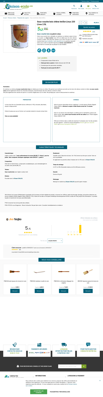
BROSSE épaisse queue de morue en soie (88, 282)
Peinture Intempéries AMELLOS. (68, 124)
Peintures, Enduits (12, 18)
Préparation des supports (23, 18)
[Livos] (40, 30)
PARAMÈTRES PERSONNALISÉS (60, 392)
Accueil (5, 18)
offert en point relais (63, 351)
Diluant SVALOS (18, 178)
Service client (85, 1)
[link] (11, 14)
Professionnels (95, 1)
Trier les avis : (43, 241)
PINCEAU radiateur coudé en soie (39, 281)
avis (93, 31)
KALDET (82, 122)
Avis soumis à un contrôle (89, 220)
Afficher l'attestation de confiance (88, 218)
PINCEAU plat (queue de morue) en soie (15, 281)
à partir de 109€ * (63, 353)
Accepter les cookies (38, 391)
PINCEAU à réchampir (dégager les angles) (63, 282)
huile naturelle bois (59, 41)
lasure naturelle (48, 41)
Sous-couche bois (43, 34)
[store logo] (18, 6)
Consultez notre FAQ (88, 351)
